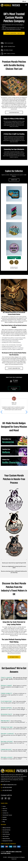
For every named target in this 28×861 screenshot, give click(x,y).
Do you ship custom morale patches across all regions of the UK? (14, 735)
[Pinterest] (6, 798)
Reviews (4, 817)
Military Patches (6, 827)
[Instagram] (9, 798)
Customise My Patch (14, 112)
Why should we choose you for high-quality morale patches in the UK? (14, 679)
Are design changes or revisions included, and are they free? (14, 715)
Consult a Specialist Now (14, 368)
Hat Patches (5, 836)
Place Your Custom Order (14, 258)
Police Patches (6, 834)
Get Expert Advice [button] (14, 657)
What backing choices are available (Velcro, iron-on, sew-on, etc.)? (14, 743)
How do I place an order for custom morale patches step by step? (14, 750)
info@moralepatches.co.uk (9, 784)
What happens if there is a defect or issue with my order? (14, 758)
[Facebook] (2, 798)
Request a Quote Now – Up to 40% (14, 33)
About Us (4, 808)
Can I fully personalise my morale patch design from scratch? (13, 702)
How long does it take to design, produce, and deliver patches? (14, 728)
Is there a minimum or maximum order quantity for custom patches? (13, 695)
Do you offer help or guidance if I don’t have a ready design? (13, 708)
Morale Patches (6, 830)
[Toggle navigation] (26, 5)
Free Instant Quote (7, 815)
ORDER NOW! (14, 180)
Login (24, 1)
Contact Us (5, 813)
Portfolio (4, 810)
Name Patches (6, 838)
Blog (3, 821)
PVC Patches (5, 832)
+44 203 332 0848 (7, 787)
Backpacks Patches (7, 840)
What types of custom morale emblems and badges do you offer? (14, 687)
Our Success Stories (14, 388)
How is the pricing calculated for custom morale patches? (13, 721)
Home (4, 806)
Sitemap (4, 819)
